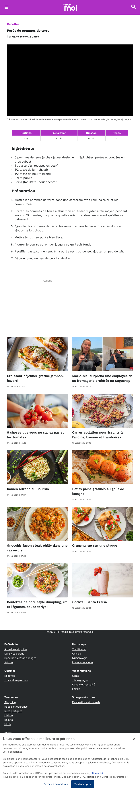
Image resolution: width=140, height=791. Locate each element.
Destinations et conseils (86, 702)
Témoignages (80, 680)
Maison (8, 715)
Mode (7, 724)
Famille (76, 688)
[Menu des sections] (6, 7)
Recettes (13, 24)
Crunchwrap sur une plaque (94, 545)
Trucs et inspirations (16, 680)
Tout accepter (82, 784)
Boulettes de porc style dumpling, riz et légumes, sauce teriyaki (37, 604)
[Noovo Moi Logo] (70, 7)
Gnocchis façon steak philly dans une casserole (37, 547)
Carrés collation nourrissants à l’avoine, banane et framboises (97, 434)
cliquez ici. (97, 773)
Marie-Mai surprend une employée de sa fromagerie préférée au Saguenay (102, 378)
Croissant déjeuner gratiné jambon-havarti (35, 378)
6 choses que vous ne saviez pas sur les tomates (36, 434)
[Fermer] (134, 739)
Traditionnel (79, 649)
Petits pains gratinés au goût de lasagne (98, 491)
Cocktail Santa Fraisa (89, 602)
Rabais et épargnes (16, 706)
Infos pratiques (13, 711)
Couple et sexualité (83, 684)
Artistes (8, 662)
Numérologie (79, 657)
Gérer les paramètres (56, 784)
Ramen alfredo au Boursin (28, 489)
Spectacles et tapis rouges (20, 657)
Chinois (76, 653)
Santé (75, 675)
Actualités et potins (15, 649)
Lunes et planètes (82, 662)
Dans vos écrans (14, 653)
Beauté (8, 719)
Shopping (10, 702)
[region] (70, 762)
